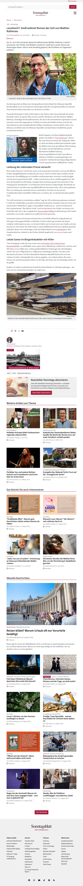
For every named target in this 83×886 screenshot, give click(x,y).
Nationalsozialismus (24, 373)
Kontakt (27, 854)
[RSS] (54, 880)
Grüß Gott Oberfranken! (14, 841)
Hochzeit (46, 862)
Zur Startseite (41, 812)
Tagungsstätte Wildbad (46, 211)
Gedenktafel (60, 229)
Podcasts (9, 851)
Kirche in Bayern (12, 844)
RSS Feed (64, 861)
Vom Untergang (61, 137)
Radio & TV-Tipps (12, 854)
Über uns (27, 867)
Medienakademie (67, 844)
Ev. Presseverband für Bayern (31, 871)
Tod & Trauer (47, 864)
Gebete (63, 851)
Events (63, 849)
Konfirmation (47, 859)
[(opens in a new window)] (29, 880)
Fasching (46, 841)
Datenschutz (29, 862)
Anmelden (73, 1)
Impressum (28, 864)
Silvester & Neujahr (49, 851)
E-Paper (27, 846)
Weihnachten (47, 854)
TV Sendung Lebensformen (11, 858)
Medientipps (10, 846)
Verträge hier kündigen (32, 849)
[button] (10, 38)
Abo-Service (28, 844)
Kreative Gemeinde (67, 846)
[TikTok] (44, 880)
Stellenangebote (30, 851)
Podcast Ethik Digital (13, 849)
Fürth (14, 373)
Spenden (64, 864)
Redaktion (28, 857)
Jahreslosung (65, 854)
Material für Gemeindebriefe (66, 858)
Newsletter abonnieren (41, 392)
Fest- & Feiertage (48, 846)
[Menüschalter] (75, 13)
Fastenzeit (46, 844)
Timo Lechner (14, 35)
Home (9, 20)
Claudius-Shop (29, 841)
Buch (9, 373)
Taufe (45, 857)
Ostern (45, 849)
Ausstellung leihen (67, 841)
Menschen (18, 20)
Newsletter (28, 859)
